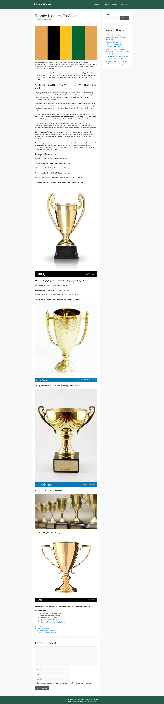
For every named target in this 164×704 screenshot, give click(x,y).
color (38, 628)
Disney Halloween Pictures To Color (52, 622)
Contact (96, 699)
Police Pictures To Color (48, 617)
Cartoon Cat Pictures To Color (50, 613)
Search (107, 15)
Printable (106, 4)
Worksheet (124, 4)
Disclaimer (89, 699)
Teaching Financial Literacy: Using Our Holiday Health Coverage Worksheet (115, 44)
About (72, 699)
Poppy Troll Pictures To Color (50, 615)
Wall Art (115, 4)
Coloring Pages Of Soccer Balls (46, 630)
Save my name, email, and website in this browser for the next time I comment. (64, 683)
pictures (43, 628)
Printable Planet (42, 4)
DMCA (83, 699)
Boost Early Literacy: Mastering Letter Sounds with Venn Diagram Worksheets (117, 51)
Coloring (96, 4)
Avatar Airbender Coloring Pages (46, 632)
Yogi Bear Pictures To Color (49, 620)
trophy (48, 628)
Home (67, 699)
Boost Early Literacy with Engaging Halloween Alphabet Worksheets (115, 37)
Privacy (77, 699)
